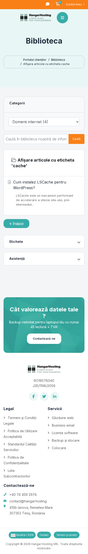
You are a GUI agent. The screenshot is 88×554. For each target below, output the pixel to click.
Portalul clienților (34, 59)
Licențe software (65, 433)
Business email (63, 425)
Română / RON (24, 535)
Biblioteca (58, 59)
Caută (76, 139)
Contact (44, 535)
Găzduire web (63, 418)
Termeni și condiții (66, 535)
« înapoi (16, 223)
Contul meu (74, 4)
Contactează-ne (44, 338)
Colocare (59, 448)
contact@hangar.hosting (28, 501)
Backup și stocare (66, 440)
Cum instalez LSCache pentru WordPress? (43, 193)
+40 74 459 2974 (23, 495)
